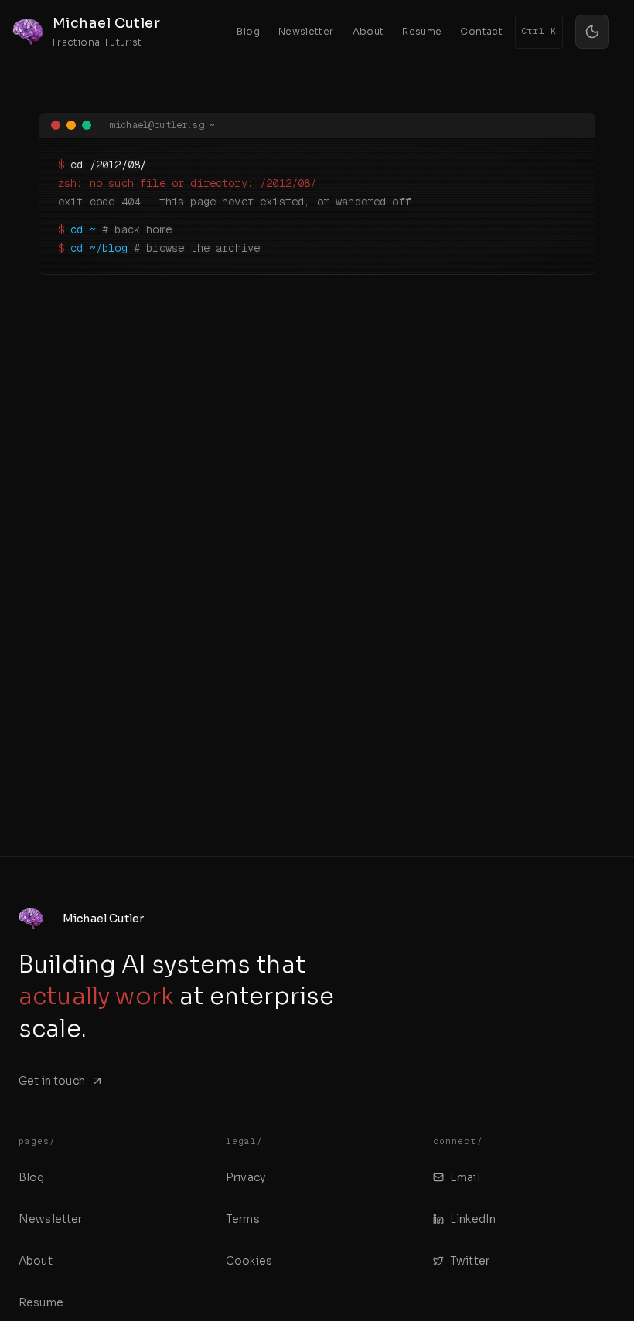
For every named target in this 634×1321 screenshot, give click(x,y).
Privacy (245, 1177)
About (368, 31)
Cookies (249, 1261)
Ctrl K (539, 30)
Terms (243, 1219)
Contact (481, 31)
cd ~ (83, 229)
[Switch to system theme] (592, 32)
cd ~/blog (98, 248)
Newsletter (306, 31)
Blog (248, 31)
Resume (421, 31)
